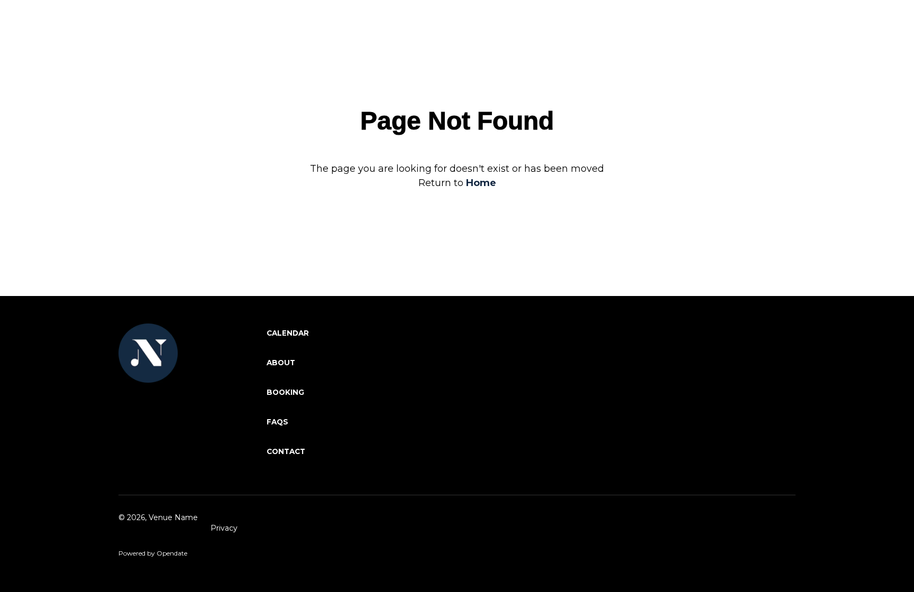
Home (481, 183)
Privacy (224, 528)
